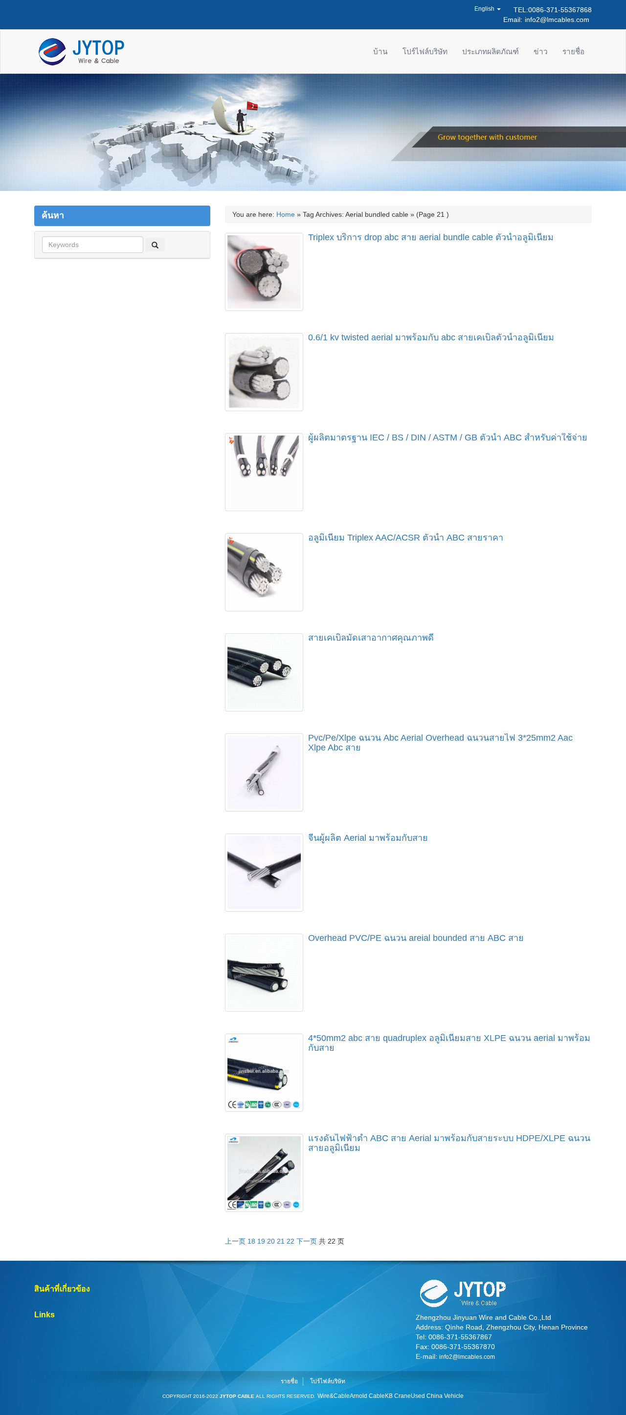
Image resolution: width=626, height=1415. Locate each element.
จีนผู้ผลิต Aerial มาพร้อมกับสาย (368, 838)
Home (285, 214)
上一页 (235, 1241)
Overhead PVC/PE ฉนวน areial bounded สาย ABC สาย (416, 938)
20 (271, 1241)
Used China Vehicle (437, 1396)
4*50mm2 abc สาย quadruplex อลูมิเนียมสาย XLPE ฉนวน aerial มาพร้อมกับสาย (449, 1043)
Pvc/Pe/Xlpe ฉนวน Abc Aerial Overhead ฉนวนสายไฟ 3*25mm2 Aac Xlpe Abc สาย (440, 742)
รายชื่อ (573, 51)
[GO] (155, 244)
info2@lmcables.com (557, 19)
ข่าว (541, 51)
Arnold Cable (367, 1396)
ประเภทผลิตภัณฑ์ (490, 51)
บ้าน (380, 51)
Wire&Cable (333, 1396)
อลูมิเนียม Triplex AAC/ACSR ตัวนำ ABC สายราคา (405, 537)
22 (290, 1241)
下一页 (306, 1241)
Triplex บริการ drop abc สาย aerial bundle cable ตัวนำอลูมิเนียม (431, 237)
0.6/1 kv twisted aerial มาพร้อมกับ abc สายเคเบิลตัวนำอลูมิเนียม (431, 337)
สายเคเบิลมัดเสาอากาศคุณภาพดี (371, 638)
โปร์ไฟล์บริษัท (424, 51)
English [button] (485, 8)
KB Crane (398, 1396)
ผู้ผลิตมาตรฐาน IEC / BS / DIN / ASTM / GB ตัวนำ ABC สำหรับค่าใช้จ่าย (447, 437)
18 (251, 1241)
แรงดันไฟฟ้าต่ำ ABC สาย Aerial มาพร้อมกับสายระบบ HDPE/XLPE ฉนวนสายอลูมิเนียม (449, 1143)
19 (261, 1241)
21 (281, 1241)
